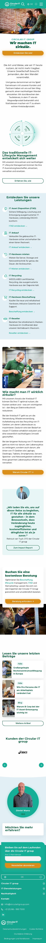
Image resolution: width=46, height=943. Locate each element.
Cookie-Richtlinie (36, 929)
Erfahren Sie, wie (23, 181)
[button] (23, 865)
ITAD (30, 583)
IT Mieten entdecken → (20, 269)
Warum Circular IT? (22, 472)
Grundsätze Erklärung (23, 934)
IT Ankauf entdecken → (20, 247)
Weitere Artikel (23, 723)
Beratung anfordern (22, 601)
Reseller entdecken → (20, 333)
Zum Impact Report (23, 548)
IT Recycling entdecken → (21, 290)
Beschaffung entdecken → (22, 311)
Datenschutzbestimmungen (15, 929)
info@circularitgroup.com (17, 904)
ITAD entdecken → (18, 226)
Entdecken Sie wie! (23, 53)
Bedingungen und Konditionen (17, 939)
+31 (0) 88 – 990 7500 (15, 909)
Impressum (37, 939)
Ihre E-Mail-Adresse (13, 855)
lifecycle (9, 583)
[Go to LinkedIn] (3, 915)
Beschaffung (26, 580)
